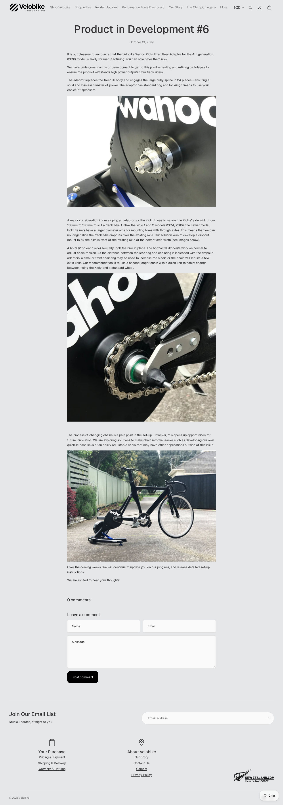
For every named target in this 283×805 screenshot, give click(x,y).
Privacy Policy (141, 775)
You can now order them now (146, 59)
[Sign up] (268, 718)
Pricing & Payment (52, 757)
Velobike (24, 797)
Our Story (141, 757)
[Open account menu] (259, 7)
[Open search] (250, 7)
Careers (141, 769)
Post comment (83, 677)
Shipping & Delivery (52, 763)
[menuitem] (223, 7)
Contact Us (141, 763)
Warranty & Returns (51, 769)
